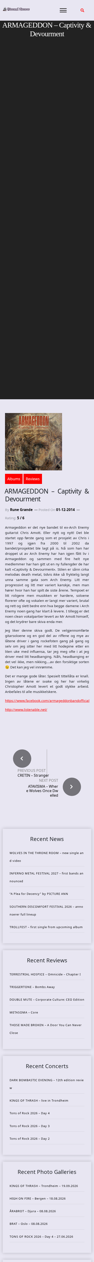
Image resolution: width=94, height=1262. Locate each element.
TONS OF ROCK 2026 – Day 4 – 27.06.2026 (41, 1236)
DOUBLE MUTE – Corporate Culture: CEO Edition (47, 999)
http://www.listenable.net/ (26, 709)
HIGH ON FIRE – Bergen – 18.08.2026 (38, 1198)
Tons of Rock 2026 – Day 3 (30, 1126)
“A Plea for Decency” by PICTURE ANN (39, 894)
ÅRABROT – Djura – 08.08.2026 (33, 1211)
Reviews (33, 478)
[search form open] (82, 10)
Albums (13, 478)
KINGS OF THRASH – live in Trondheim (39, 1100)
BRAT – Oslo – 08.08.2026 (29, 1224)
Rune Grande (21, 509)
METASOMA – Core (24, 1012)
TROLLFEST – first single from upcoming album (46, 927)
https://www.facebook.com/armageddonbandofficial (47, 700)
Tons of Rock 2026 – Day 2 (30, 1138)
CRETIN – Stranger (33, 775)
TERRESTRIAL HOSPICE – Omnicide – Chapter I (45, 974)
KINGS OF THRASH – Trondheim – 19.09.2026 (44, 1186)
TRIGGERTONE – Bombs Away (32, 987)
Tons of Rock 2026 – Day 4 (30, 1113)
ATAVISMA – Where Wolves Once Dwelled (42, 791)
